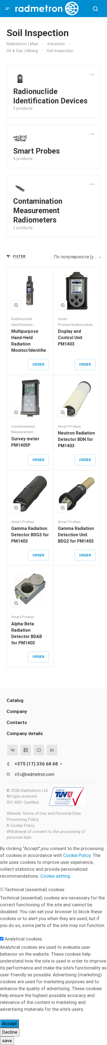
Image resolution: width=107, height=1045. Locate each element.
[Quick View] (16, 305)
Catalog (15, 700)
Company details (25, 733)
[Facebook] (25, 750)
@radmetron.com (38, 774)
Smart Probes (36, 151)
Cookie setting (55, 876)
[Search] (95, 9)
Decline (9, 1032)
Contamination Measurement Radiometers (37, 210)
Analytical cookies (23, 939)
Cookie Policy (77, 855)
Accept (9, 1023)
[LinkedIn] (52, 750)
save (7, 1040)
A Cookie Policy (21, 825)
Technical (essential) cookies (34, 889)
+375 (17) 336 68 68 (36, 764)
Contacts (17, 722)
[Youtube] (38, 750)
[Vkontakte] (12, 750)
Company (17, 711)
